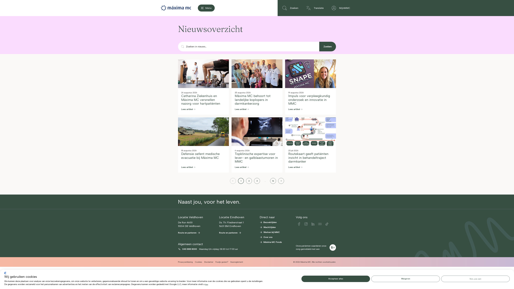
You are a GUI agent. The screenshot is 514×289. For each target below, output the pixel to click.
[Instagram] (306, 224)
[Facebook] (299, 224)
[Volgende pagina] (281, 181)
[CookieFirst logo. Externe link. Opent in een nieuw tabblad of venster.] (5, 273)
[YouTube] (320, 224)
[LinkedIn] (313, 224)
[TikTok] (327, 224)
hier (206, 284)
